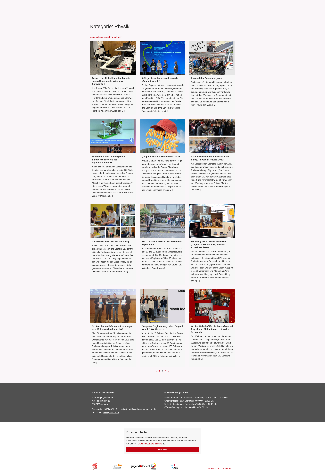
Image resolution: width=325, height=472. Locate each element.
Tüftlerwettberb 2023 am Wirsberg (110, 241)
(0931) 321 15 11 (112, 409)
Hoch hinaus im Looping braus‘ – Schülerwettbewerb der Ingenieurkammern (110, 159)
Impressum (213, 468)
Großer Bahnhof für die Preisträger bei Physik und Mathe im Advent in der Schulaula (212, 329)
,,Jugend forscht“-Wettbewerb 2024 (161, 156)
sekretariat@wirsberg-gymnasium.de (138, 409)
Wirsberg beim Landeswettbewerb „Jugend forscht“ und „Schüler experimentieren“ (209, 244)
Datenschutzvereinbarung (150, 444)
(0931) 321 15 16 (111, 412)
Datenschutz (227, 468)
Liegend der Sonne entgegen (206, 78)
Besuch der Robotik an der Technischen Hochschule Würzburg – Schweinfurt (111, 81)
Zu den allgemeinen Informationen (106, 37)
